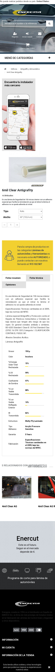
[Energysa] (27, 604)
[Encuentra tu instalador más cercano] (27, 114)
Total (27, 48)
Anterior (2, 489)
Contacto (39, 37)
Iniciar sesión (27, 37)
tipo (6, 211)
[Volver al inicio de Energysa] (27, 12)
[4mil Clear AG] (16, 487)
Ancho (7, 217)
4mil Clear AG (9, 506)
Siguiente (52, 489)
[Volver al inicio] (5, 69)
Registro (15, 37)
